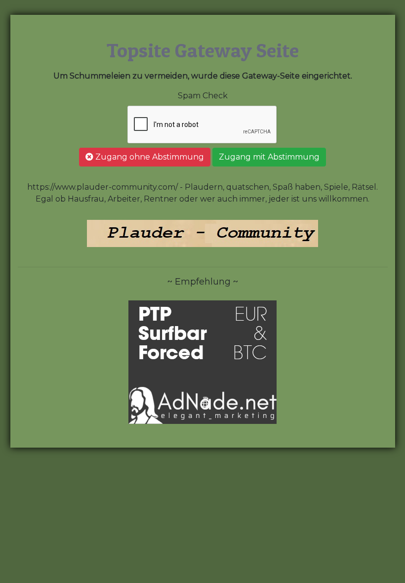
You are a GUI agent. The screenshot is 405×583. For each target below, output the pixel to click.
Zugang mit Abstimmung (269, 157)
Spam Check (203, 95)
